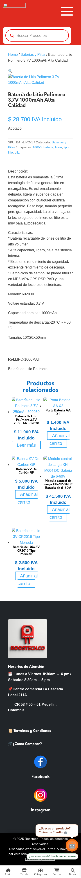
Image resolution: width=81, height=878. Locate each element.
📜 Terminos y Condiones (29, 731)
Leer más (26, 445)
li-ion (58, 147)
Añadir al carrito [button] (60, 439)
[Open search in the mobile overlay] (37, 35)
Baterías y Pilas (32, 54)
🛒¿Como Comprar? (25, 744)
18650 (37, 147)
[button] (10, 71)
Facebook (41, 777)
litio (10, 152)
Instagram (40, 810)
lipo (66, 147)
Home (13, 54)
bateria (48, 147)
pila (17, 152)
